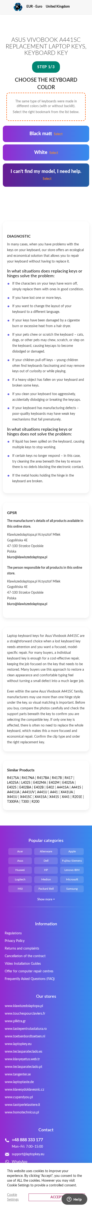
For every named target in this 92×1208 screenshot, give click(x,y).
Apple (72, 851)
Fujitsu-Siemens (72, 860)
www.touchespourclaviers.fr (25, 1013)
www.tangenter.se (18, 1074)
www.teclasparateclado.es (23, 1051)
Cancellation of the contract (25, 956)
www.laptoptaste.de (19, 1082)
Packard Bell (46, 888)
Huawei (20, 870)
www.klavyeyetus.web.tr (22, 1059)
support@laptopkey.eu (28, 1154)
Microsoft (72, 879)
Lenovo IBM (71, 870)
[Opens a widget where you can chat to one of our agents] (74, 1200)
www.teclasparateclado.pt (23, 1067)
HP (46, 870)
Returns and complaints (22, 948)
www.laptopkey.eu (18, 1044)
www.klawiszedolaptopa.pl (24, 1006)
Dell (46, 860)
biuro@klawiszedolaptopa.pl (27, 557)
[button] (36, 6)
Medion (46, 879)
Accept (56, 1197)
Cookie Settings (13, 1197)
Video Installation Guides (23, 963)
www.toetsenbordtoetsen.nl (25, 1036)
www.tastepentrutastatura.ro (26, 1029)
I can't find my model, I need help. (46, 175)
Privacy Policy (15, 941)
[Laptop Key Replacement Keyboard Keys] (12, 7)
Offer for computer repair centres (29, 971)
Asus (20, 860)
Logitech (20, 879)
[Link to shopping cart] (78, 6)
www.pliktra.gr (15, 1021)
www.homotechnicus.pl (22, 1112)
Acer (20, 851)
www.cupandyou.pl (19, 1097)
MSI (20, 888)
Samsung (72, 888)
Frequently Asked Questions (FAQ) (30, 979)
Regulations (13, 933)
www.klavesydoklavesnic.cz (24, 1089)
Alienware (46, 851)
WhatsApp (19, 1162)
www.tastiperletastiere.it (22, 1105)
